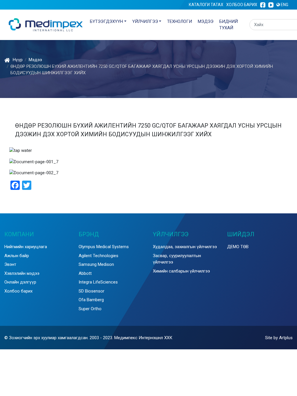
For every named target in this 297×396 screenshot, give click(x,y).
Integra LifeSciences (98, 282)
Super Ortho (90, 308)
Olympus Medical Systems (104, 246)
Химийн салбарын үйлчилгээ (181, 271)
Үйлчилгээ (145, 21)
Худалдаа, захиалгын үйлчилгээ (185, 246)
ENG (284, 4)
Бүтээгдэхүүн (106, 21)
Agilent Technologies (98, 255)
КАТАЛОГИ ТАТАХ (206, 4)
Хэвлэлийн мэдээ (21, 273)
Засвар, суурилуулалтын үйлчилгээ (177, 259)
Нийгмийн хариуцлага (25, 246)
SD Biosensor (91, 291)
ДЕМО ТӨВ (238, 246)
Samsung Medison (96, 264)
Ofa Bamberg (91, 299)
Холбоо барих (241, 4)
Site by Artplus (279, 337)
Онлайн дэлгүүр (20, 282)
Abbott (85, 273)
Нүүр (18, 59)
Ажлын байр (16, 255)
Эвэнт (10, 264)
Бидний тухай (228, 25)
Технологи (179, 21)
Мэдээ (205, 21)
